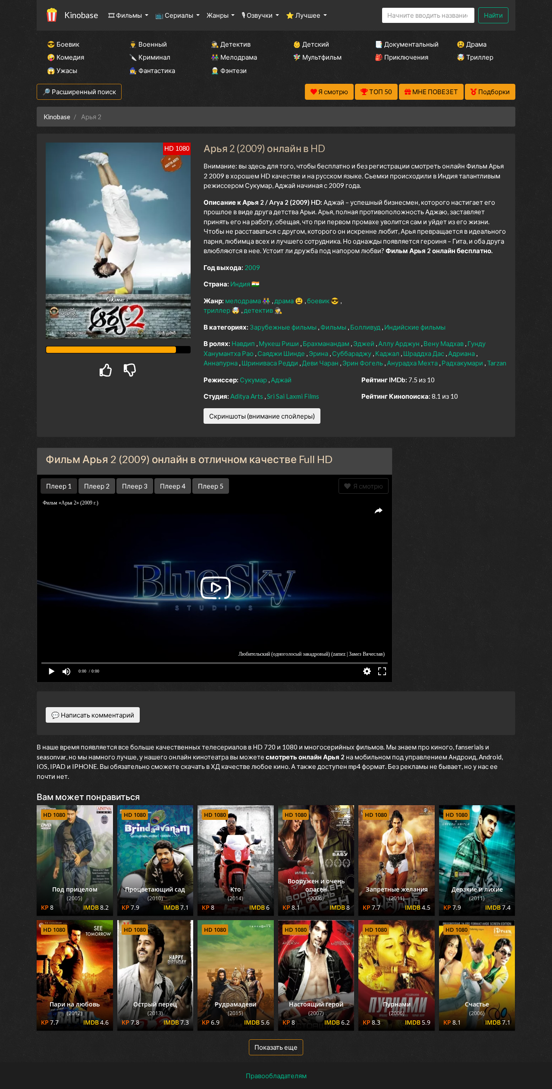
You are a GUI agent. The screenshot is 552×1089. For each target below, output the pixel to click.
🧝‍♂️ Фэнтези (229, 70)
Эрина (319, 353)
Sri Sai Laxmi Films (293, 396)
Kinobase (81, 15)
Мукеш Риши (279, 343)
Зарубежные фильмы (284, 327)
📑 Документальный (404, 44)
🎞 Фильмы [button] (125, 15)
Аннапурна (221, 363)
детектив (259, 310)
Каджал (388, 353)
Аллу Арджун (399, 343)
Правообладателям (276, 1075)
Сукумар (254, 380)
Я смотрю (367, 486)
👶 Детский (311, 44)
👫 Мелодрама (234, 57)
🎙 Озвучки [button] (258, 15)
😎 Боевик (63, 44)
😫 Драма (471, 44)
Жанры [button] (218, 15)
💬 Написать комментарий (92, 715)
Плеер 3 (134, 486)
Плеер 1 (59, 486)
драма (284, 301)
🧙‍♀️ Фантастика (152, 70)
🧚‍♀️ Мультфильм (317, 57)
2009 (252, 267)
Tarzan (496, 363)
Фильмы (334, 327)
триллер (218, 310)
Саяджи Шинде (281, 353)
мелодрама (243, 301)
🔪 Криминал (149, 57)
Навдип (244, 343)
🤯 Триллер (475, 57)
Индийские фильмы (414, 327)
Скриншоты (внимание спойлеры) (262, 416)
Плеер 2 (97, 486)
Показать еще (276, 1047)
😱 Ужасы (62, 70)
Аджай (281, 380)
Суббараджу (352, 353)
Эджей (364, 343)
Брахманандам (327, 343)
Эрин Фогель (363, 363)
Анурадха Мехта (413, 363)
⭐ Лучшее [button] (304, 15)
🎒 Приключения (401, 57)
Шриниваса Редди (270, 363)
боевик (319, 301)
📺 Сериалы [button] (174, 15)
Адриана (462, 353)
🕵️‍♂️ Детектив (231, 44)
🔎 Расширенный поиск (79, 91)
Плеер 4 (172, 486)
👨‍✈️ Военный (148, 44)
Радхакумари (463, 363)
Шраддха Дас (424, 353)
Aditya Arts (247, 396)
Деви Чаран (321, 363)
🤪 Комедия (65, 57)
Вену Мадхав (444, 343)
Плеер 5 (210, 486)
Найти (493, 15)
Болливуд (366, 327)
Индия (240, 284)
